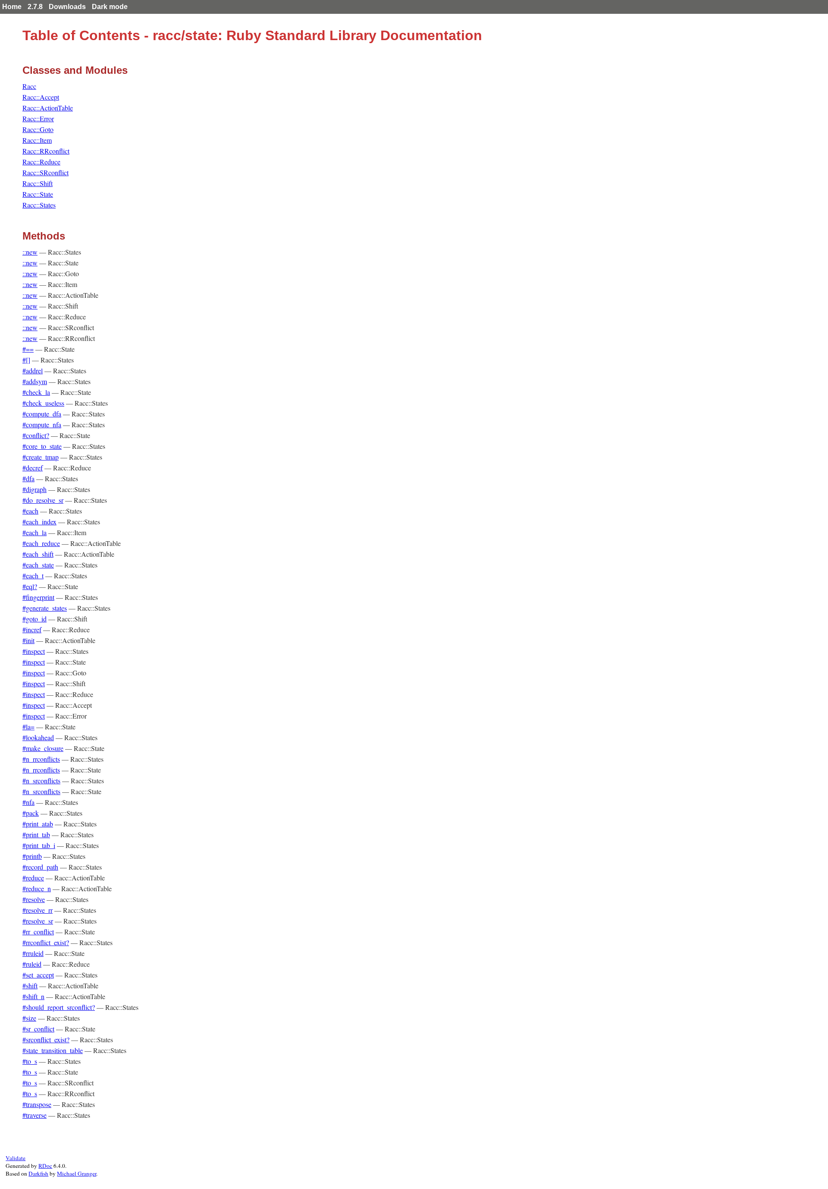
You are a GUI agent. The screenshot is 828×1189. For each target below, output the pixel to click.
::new (30, 251)
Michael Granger (76, 1173)
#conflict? (35, 435)
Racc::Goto (37, 129)
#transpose (36, 1104)
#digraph (34, 489)
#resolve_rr (37, 910)
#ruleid (31, 963)
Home (12, 6)
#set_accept (38, 974)
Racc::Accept (40, 96)
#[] (26, 359)
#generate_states (44, 607)
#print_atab (37, 823)
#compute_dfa (41, 413)
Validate (15, 1158)
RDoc (45, 1166)
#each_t (33, 575)
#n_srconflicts (41, 780)
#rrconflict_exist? (45, 942)
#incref (31, 629)
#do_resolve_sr (42, 500)
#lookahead (38, 737)
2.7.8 (35, 6)
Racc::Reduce (41, 161)
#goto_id (34, 618)
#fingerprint (38, 597)
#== (28, 348)
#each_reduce (41, 543)
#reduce (33, 877)
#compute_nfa (41, 424)
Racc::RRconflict (45, 150)
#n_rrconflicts (41, 758)
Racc (29, 86)
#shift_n (33, 996)
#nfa (28, 802)
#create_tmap (40, 456)
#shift (30, 985)
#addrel (32, 370)
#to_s (29, 1061)
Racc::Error (38, 118)
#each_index (39, 521)
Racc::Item (37, 140)
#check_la (36, 392)
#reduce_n (36, 888)
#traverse (34, 1115)
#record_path (40, 866)
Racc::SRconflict (45, 172)
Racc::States (39, 204)
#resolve (33, 899)
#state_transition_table (52, 1050)
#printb (32, 856)
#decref (32, 467)
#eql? (29, 586)
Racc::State (37, 194)
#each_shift (37, 553)
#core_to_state (42, 446)
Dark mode (110, 6)
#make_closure (42, 748)
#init (28, 640)
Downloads (67, 6)
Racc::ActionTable (47, 107)
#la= (28, 726)
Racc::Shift (37, 183)
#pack (30, 812)
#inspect (33, 651)
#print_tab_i (38, 845)
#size (29, 1017)
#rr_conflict (38, 931)
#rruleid (33, 953)
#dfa (28, 478)
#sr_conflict (38, 1028)
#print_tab (36, 834)
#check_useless (43, 402)
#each (30, 510)
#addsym (34, 381)
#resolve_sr (37, 920)
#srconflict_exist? (45, 1039)
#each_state (38, 564)
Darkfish (38, 1173)
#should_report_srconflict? (58, 1007)
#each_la (34, 532)
